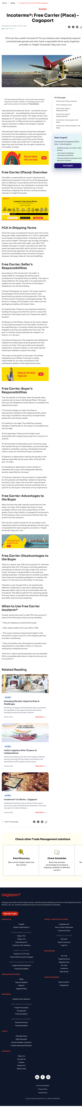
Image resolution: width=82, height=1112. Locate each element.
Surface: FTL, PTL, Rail (21, 954)
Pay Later (64, 939)
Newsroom (21, 1065)
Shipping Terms (64, 959)
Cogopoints (64, 985)
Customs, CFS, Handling (21, 945)
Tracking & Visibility (21, 969)
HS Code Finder (21, 1036)
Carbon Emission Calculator (21, 1042)
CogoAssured (64, 924)
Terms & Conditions (42, 1085)
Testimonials (21, 1069)
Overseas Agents (21, 1026)
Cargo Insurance (64, 930)
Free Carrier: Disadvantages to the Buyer (68, 127)
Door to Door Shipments (64, 927)
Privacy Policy (42, 1089)
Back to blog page (11, 822)
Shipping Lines (64, 962)
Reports (21, 985)
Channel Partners (21, 1022)
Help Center (64, 972)
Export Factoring (64, 942)
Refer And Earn (64, 982)
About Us (21, 1056)
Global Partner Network (21, 999)
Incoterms (64, 968)
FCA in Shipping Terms (64, 105)
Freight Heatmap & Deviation (21, 1045)
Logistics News (21, 989)
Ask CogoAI (68, 166)
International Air (21, 942)
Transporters (21, 1011)
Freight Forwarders (21, 1008)
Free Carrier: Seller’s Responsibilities (63, 110)
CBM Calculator (21, 1039)
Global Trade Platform (21, 927)
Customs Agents (21, 1014)
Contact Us (21, 1059)
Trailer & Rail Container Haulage (21, 957)
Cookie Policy (42, 1092)
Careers (21, 1062)
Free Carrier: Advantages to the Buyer (67, 121)
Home (4, 3)
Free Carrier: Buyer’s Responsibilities (63, 115)
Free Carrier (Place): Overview (66, 101)
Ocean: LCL (21, 939)
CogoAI (21, 924)
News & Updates (21, 982)
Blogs (13, 3)
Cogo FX (64, 945)
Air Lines (64, 965)
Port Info (64, 956)
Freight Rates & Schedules (21, 965)
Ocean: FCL (21, 936)
